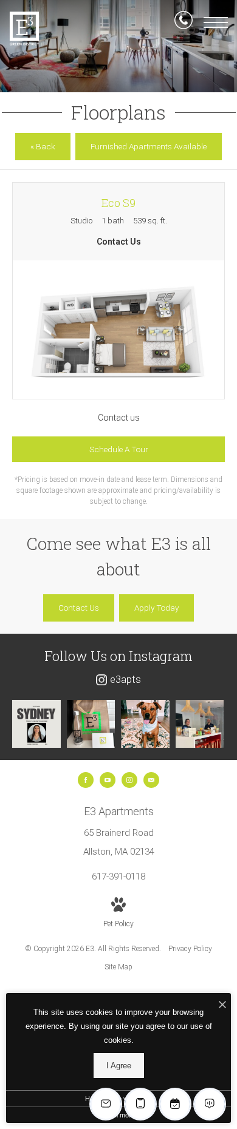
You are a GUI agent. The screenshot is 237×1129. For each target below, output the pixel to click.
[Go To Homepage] (24, 28)
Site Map (118, 967)
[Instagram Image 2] (91, 724)
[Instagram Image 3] (145, 724)
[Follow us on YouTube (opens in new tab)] (107, 780)
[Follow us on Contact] (151, 780)
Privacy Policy (190, 948)
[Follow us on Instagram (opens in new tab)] (129, 780)
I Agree (118, 1065)
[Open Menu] (216, 22)
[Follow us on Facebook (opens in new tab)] (86, 780)
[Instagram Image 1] (36, 724)
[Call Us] (183, 22)
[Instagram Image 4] (200, 724)
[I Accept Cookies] (222, 1005)
